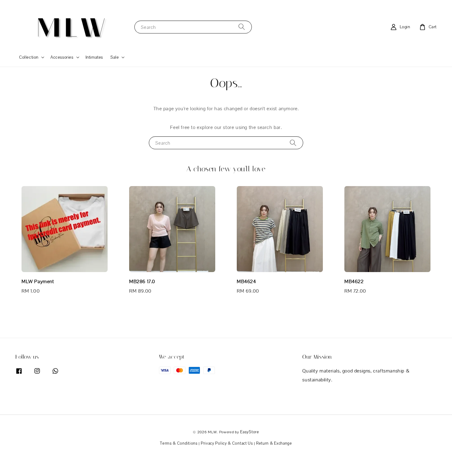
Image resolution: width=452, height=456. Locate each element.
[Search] (242, 27)
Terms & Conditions (179, 443)
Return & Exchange (274, 443)
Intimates (94, 57)
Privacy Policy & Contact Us (227, 443)
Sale (114, 57)
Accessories (61, 57)
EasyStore (249, 432)
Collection (28, 57)
